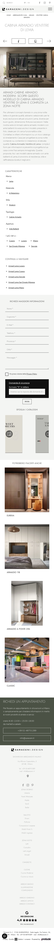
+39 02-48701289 (27, 730)
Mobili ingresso (27, 833)
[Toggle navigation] (50, 9)
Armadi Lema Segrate (16, 277)
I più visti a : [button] (11, 235)
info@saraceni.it (27, 738)
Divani (27, 818)
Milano (35, 241)
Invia (27, 401)
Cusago (12, 241)
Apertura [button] (10, 223)
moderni (12, 205)
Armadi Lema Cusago (16, 271)
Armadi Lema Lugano (16, 266)
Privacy (5, 939)
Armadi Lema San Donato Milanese (21, 282)
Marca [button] (8, 176)
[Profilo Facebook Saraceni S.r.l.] (39, 3)
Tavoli (27, 804)
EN (29, 3)
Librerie (27, 793)
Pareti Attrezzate (27, 796)
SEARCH (9, 3)
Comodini (27, 847)
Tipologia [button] (10, 212)
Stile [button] (8, 200)
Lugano (24, 241)
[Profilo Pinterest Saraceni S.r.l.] (50, 3)
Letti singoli (27, 851)
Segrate (34, 246)
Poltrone (27, 822)
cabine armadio (15, 217)
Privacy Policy (31, 374)
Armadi (31, 15)
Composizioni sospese (27, 825)
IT (25, 3)
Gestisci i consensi (24, 939)
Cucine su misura (27, 876)
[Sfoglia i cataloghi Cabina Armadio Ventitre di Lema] (35, 41)
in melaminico (14, 193)
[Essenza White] (6, 41)
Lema (11, 181)
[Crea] (48, 41)
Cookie (11, 939)
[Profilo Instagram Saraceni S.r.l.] (45, 3)
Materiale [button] (10, 188)
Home (9, 15)
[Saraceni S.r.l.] (27, 9)
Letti (27, 844)
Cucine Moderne (27, 873)
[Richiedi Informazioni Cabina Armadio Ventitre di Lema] (18, 41)
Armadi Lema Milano (16, 288)
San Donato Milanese (17, 246)
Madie (27, 800)
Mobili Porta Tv (27, 829)
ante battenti (14, 229)
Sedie (27, 807)
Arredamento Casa (20, 15)
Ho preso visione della (23, 374)
